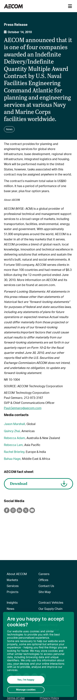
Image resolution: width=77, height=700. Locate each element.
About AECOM (17, 574)
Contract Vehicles (50, 602)
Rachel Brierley (14, 452)
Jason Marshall (14, 424)
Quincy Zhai (12, 431)
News (10, 609)
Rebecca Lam (13, 445)
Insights (12, 602)
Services (13, 586)
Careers (43, 574)
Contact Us (46, 586)
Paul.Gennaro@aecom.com (22, 408)
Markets (12, 580)
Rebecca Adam (14, 438)
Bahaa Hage (12, 459)
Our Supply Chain (50, 609)
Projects (12, 592)
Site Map (44, 592)
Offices (43, 580)
